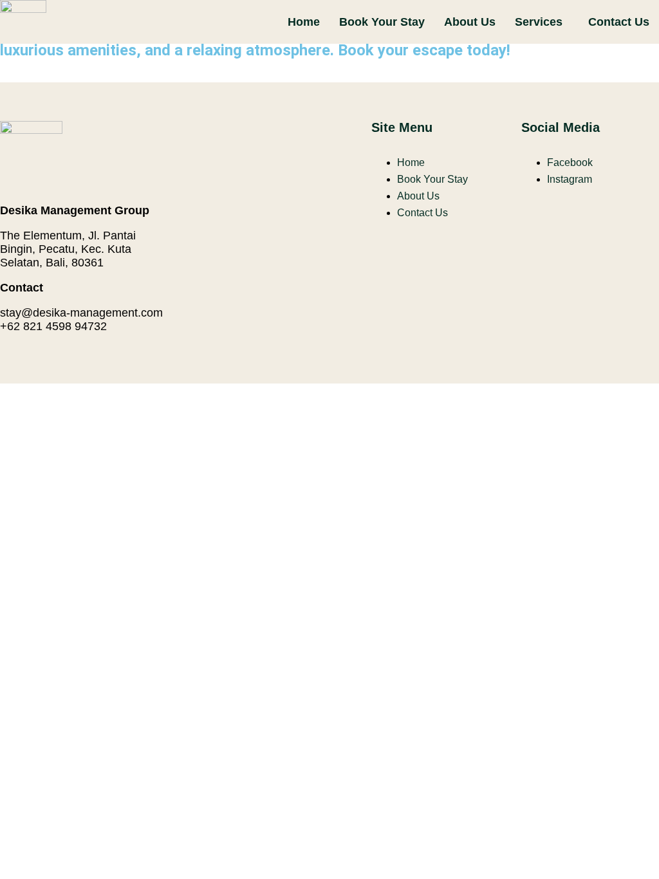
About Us (470, 21)
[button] (542, 21)
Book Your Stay (382, 21)
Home (304, 21)
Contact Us (618, 21)
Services (538, 21)
